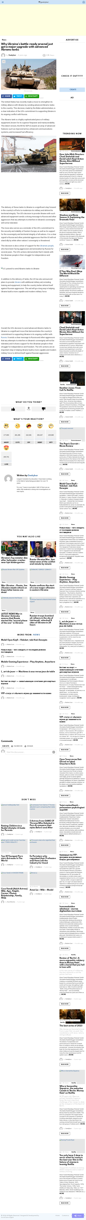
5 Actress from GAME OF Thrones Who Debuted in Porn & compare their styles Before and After (42, 824)
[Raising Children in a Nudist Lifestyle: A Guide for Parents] (14, 814)
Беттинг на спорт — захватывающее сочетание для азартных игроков (71, 670)
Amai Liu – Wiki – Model (41, 890)
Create (73, 90)
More (67, 184)
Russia (4, 337)
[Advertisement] (43, 20)
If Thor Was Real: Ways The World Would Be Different (70, 273)
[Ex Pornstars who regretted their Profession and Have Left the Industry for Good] (43, 846)
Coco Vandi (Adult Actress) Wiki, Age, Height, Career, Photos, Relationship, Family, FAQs (14, 893)
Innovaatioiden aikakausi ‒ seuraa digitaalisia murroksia (70, 909)
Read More (64, 193)
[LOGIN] (83, 2)
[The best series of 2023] (72, 1016)
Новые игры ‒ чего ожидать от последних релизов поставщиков (71, 530)
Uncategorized (76, 268)
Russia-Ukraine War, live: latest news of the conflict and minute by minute (42, 562)
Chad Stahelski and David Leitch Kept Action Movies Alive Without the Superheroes (71, 331)
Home (57, 1215)
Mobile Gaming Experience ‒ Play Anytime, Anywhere (28, 662)
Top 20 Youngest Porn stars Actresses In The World (12, 858)
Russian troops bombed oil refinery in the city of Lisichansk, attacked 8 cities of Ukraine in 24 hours (42, 620)
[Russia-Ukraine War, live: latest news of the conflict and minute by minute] (43, 549)
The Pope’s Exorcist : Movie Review (69, 445)
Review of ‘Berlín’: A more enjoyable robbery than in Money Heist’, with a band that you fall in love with (72, 962)
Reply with (53, 752)
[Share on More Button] (42, 96)
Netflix (62, 384)
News (4, 554)
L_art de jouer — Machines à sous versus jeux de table (28, 672)
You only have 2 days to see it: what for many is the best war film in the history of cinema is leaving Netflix (71, 1160)
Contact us (65, 1215)
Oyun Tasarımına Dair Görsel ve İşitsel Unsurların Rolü (70, 761)
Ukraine (18, 282)
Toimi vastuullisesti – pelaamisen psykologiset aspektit (72, 807)
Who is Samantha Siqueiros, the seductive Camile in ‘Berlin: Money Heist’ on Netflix (71, 1089)
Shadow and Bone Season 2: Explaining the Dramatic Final (71, 217)
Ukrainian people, (47, 246)
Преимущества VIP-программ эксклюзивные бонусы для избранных (70, 857)
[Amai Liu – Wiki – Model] (43, 880)
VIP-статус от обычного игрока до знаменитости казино (26, 693)
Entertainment (76, 151)
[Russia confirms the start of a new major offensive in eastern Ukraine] (43, 575)
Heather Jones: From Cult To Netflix (70, 389)
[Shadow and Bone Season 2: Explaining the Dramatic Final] (72, 206)
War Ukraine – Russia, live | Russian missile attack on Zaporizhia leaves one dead (14, 589)
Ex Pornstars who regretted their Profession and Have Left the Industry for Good (43, 859)
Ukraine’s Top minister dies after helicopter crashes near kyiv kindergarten (14, 560)
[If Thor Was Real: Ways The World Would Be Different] (72, 262)
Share (3, 61)
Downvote (44, 408)
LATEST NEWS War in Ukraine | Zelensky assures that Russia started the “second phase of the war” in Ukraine (14, 618)
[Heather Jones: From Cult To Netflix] (72, 379)
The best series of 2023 (70, 1026)
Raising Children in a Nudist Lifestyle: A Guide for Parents (13, 828)
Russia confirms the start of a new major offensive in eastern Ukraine (42, 588)
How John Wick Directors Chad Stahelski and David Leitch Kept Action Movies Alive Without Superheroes (71, 159)
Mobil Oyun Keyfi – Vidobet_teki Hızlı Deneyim (24, 640)
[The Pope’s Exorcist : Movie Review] (72, 434)
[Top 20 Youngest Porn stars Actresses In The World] (14, 846)
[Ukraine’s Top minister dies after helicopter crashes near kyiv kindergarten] (14, 548)
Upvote (13, 408)
